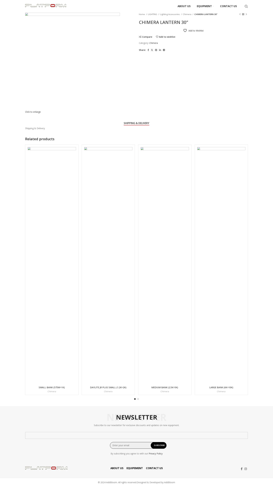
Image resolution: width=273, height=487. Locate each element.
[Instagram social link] (245, 468)
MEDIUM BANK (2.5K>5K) (164, 387)
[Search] (246, 6)
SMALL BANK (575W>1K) (52, 387)
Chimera (187, 14)
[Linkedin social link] (160, 50)
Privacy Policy (156, 453)
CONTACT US (154, 468)
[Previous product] (240, 14)
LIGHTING (153, 14)
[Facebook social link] (148, 50)
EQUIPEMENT (135, 468)
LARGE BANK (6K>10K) (221, 387)
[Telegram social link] (164, 50)
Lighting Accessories (170, 14)
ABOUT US (116, 468)
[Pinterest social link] (156, 50)
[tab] (136, 123)
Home (142, 14)
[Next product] (246, 14)
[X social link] (152, 50)
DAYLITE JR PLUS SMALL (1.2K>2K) (108, 387)
